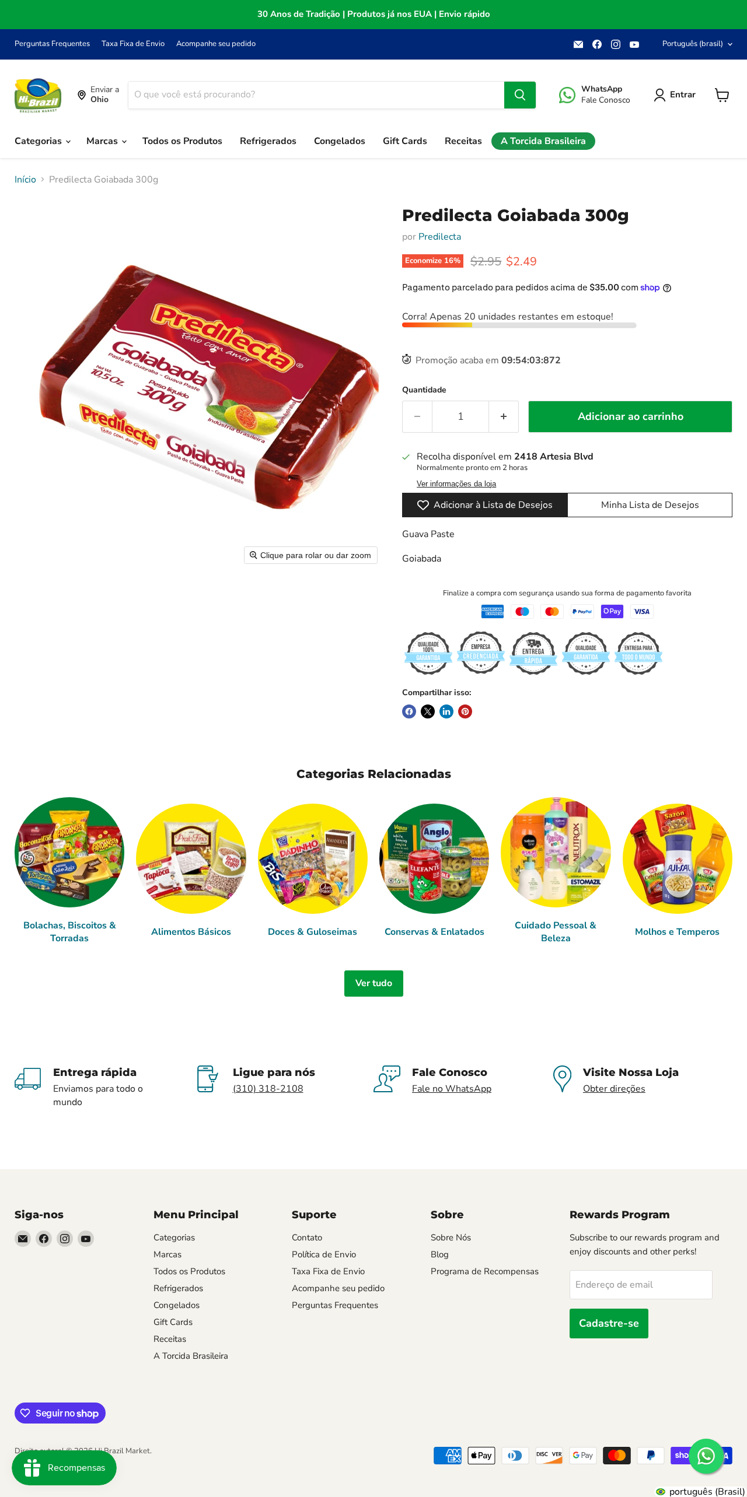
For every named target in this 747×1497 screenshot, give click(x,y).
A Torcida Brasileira (543, 141)
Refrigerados (268, 141)
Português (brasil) (692, 43)
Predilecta (439, 236)
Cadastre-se (609, 1323)
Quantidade (424, 390)
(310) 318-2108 (268, 1088)
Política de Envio (324, 1254)
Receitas (463, 141)
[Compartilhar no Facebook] (409, 711)
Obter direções (614, 1088)
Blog (440, 1254)
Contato (307, 1237)
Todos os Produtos (182, 141)
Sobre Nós (451, 1237)
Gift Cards (405, 141)
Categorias (39, 141)
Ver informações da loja (456, 484)
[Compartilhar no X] (428, 711)
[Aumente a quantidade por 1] (504, 417)
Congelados (339, 141)
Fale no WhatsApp (451, 1088)
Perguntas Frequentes (52, 44)
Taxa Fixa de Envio (133, 44)
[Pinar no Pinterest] (465, 711)
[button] (677, 95)
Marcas (103, 141)
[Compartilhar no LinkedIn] (446, 711)
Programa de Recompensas (485, 1271)
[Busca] (520, 95)
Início (25, 179)
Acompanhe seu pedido (216, 44)
